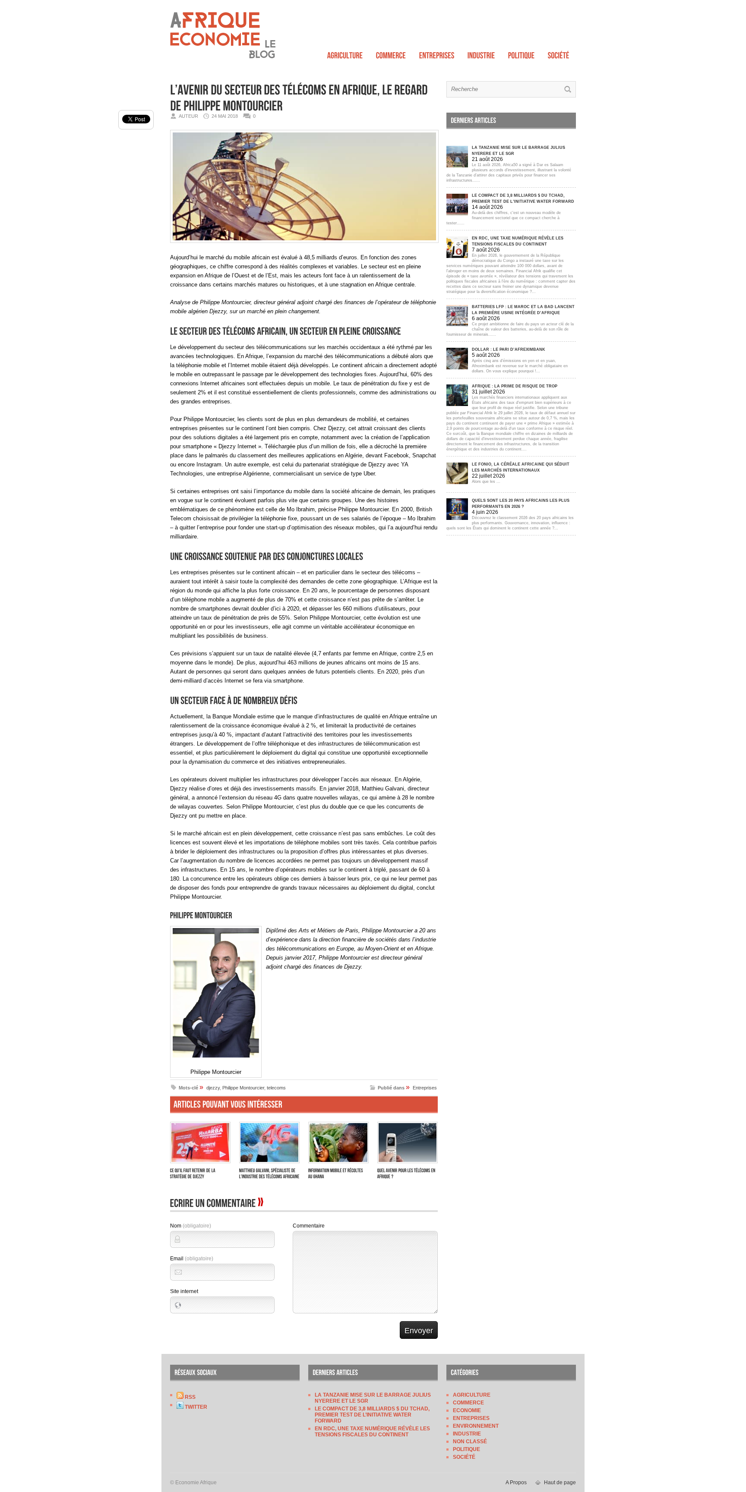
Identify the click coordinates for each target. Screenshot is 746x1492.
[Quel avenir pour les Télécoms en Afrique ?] (407, 1164)
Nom (190, 1226)
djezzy (213, 1087)
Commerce (468, 1403)
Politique (466, 1449)
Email (191, 1259)
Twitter (195, 1407)
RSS (189, 1397)
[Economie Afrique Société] (558, 53)
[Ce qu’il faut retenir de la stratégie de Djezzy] (200, 1164)
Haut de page (560, 1482)
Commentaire (309, 1226)
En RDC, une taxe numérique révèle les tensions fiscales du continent (372, 1432)
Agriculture (471, 1395)
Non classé (470, 1441)
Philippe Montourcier (243, 1087)
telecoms (276, 1087)
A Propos (516, 1482)
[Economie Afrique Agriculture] (345, 53)
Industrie (467, 1434)
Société (464, 1457)
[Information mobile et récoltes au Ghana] (338, 1164)
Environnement (476, 1426)
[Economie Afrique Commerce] (391, 53)
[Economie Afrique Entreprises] (437, 53)
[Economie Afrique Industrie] (481, 53)
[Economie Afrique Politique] (521, 53)
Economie (467, 1410)
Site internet (184, 1291)
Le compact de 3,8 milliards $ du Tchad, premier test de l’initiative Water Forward (372, 1415)
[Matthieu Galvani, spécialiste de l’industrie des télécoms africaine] (269, 1164)
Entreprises (425, 1087)
